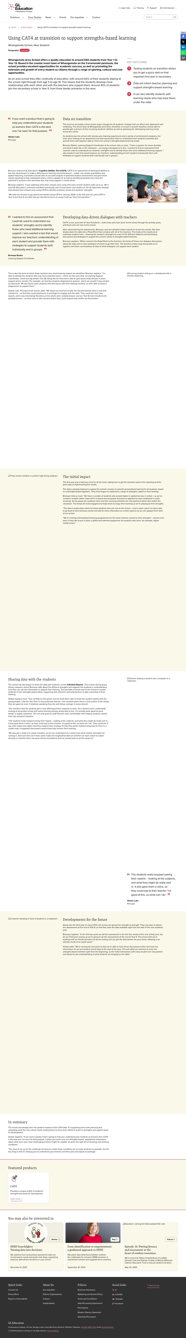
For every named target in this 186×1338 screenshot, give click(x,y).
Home (13, 27)
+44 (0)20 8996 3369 (88, 1327)
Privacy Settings (53, 1331)
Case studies (26, 27)
